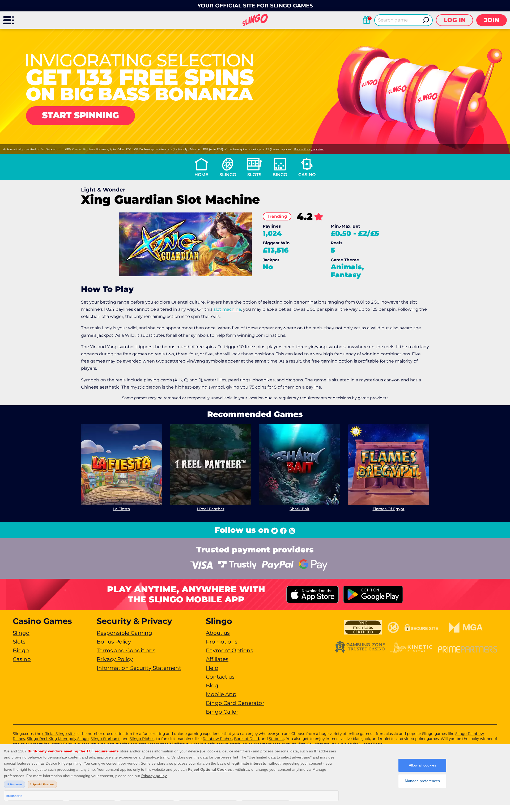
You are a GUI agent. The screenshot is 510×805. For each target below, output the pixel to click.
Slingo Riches (142, 738)
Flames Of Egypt (389, 508)
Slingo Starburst (105, 738)
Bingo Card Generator (235, 703)
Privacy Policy (115, 659)
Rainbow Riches (217, 738)
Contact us (220, 677)
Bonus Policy (114, 641)
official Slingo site (58, 733)
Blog (212, 685)
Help (212, 668)
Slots (254, 174)
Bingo (280, 174)
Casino (307, 174)
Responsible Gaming (124, 633)
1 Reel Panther (210, 508)
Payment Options (229, 650)
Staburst (276, 738)
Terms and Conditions (126, 650)
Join (491, 20)
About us (218, 633)
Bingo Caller (222, 712)
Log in (455, 20)
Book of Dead (246, 738)
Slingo (227, 174)
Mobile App (221, 694)
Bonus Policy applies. (309, 149)
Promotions (221, 641)
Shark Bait (299, 508)
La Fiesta (121, 508)
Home (201, 174)
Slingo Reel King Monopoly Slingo (58, 738)
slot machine (227, 309)
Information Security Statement (139, 668)
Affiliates (217, 659)
